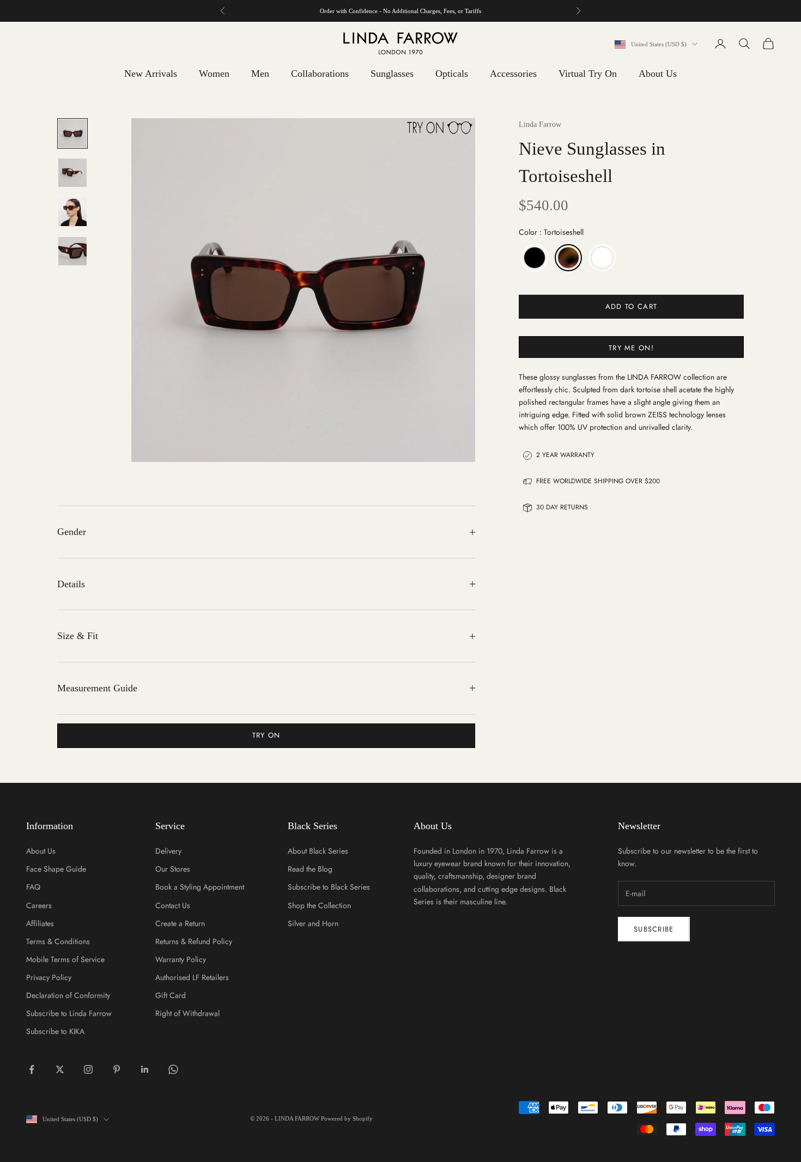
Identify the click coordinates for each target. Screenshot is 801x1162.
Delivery (168, 850)
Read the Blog (310, 868)
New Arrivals (150, 73)
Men (260, 73)
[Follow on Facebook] (31, 1069)
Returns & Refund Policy (193, 941)
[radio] (533, 257)
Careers (39, 905)
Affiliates (40, 923)
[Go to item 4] (72, 251)
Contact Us (172, 905)
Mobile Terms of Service (65, 959)
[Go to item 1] (72, 133)
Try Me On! (631, 348)
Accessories (513, 73)
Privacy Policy (48, 977)
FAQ (33, 886)
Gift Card (170, 995)
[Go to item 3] (72, 212)
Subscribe (654, 929)
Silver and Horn (313, 923)
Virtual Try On (588, 73)
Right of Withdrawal (187, 1013)
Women (214, 73)
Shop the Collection (319, 905)
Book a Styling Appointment (199, 886)
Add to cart (631, 306)
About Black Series (318, 850)
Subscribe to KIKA (55, 1031)
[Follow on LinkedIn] (144, 1069)
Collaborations (320, 73)
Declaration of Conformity (68, 995)
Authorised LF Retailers (192, 977)
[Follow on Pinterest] (116, 1069)
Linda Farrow (540, 124)
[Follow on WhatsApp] (173, 1069)
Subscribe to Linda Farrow (69, 1013)
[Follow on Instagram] (88, 1069)
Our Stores (172, 868)
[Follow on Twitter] (59, 1069)
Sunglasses (392, 73)
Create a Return (180, 923)
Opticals (451, 73)
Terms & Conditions (58, 941)
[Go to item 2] (72, 172)
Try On (266, 735)
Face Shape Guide (56, 868)
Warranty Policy (180, 959)
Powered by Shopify (347, 1118)
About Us (658, 73)
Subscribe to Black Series (329, 886)
